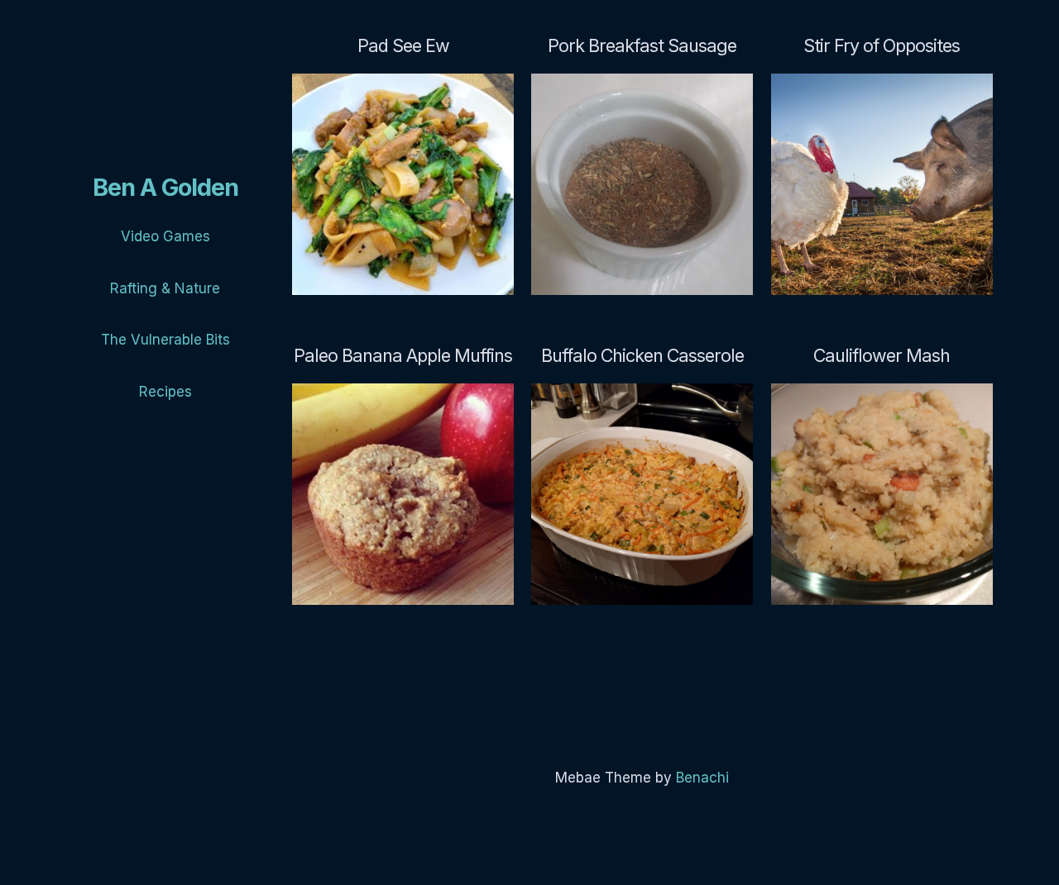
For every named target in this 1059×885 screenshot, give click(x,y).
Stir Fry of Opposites (881, 45)
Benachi (702, 777)
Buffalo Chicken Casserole (642, 355)
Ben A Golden (165, 187)
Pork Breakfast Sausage (642, 45)
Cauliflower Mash (881, 355)
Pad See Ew (403, 45)
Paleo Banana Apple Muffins (403, 355)
